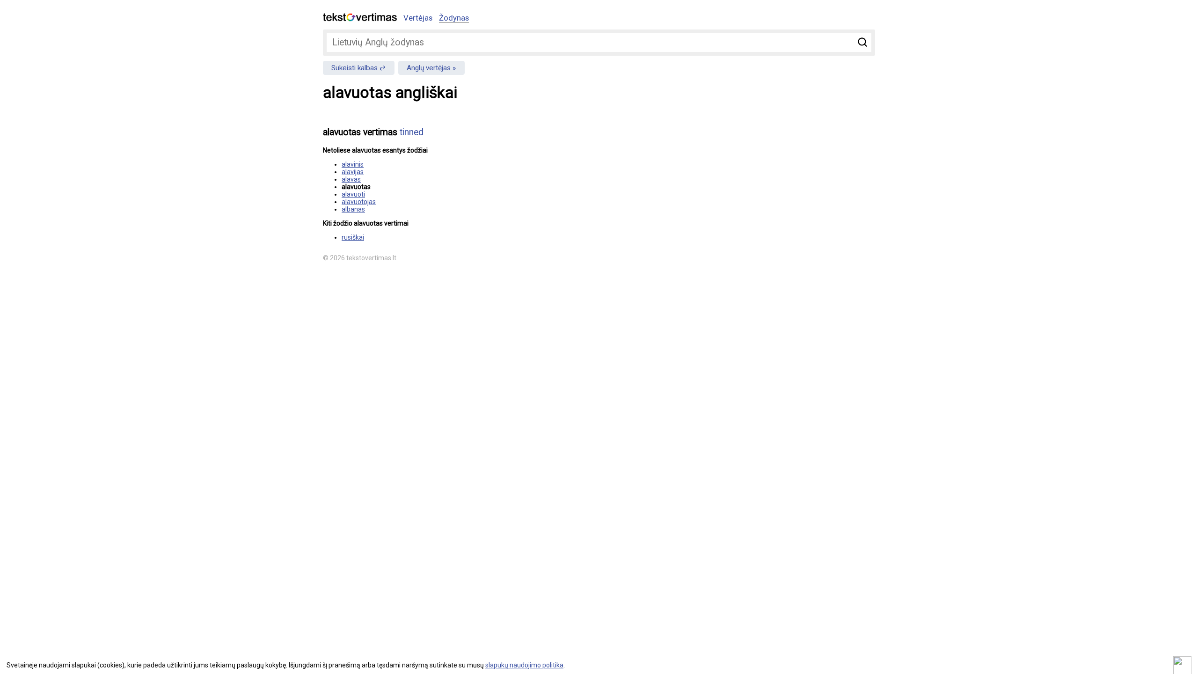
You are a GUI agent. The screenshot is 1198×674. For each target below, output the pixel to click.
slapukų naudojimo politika (524, 665)
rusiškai (353, 237)
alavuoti (353, 194)
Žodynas (454, 17)
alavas (351, 179)
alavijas (353, 172)
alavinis (353, 164)
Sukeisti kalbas (354, 68)
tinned (412, 132)
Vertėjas (417, 17)
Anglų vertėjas (429, 68)
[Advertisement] (777, 185)
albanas (353, 209)
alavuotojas (359, 201)
